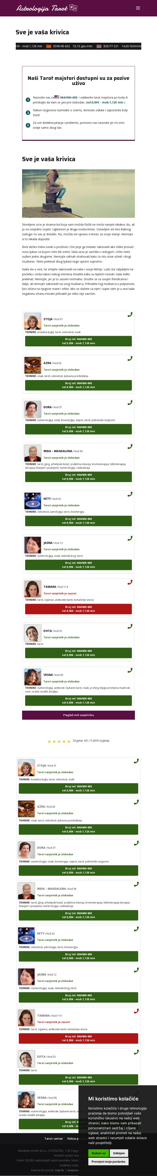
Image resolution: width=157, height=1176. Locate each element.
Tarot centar (53, 1138)
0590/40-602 (68, 46)
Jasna (48, 537)
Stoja (48, 313)
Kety (47, 492)
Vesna (48, 669)
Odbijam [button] (119, 1153)
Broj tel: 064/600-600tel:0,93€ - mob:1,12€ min (78, 335)
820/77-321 (118, 46)
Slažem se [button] (99, 1153)
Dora (48, 401)
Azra (47, 357)
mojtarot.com (77, 1170)
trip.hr (59, 1170)
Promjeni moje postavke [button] (108, 1161)
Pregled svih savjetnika (78, 715)
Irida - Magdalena (58, 445)
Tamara (50, 581)
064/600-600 (68, 97)
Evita (48, 625)
